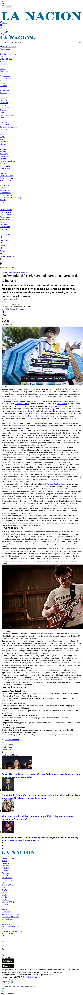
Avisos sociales (5, 193)
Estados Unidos (6, 90)
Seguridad (4, 100)
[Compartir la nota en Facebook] (3, 320)
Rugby (2, 137)
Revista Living (5, 217)
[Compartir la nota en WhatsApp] (5, 314)
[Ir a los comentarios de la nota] (5, 311)
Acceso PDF (4, 185)
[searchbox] (40, 42)
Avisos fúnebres (6, 190)
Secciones (6, 26)
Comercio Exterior (7, 78)
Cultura (3, 105)
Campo (2, 73)
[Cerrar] (34, 38)
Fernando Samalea (22, 404)
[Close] (3, 843)
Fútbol (2, 134)
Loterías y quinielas (7, 161)
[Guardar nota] (3, 311)
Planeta (31, 464)
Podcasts (3, 163)
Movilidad (3, 81)
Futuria (2, 69)
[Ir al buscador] (4, 10)
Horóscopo (4, 156)
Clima (2, 56)
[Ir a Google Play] (8, 963)
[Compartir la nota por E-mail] (7, 320)
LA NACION (6, 272)
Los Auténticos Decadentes (45, 413)
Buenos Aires (5, 98)
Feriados (3, 159)
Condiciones (27, 977)
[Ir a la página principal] (41, 20)
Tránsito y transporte (8, 54)
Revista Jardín (5, 222)
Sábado (3, 200)
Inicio (4, 23)
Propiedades (5, 76)
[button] (41, 152)
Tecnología (4, 154)
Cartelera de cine (6, 176)
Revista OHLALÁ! (6, 210)
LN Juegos (4, 149)
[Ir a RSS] (3, 955)
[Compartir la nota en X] (5, 320)
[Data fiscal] (3, 991)
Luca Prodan (7, 413)
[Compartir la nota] (3, 314)
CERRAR (2, 1)
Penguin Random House (56, 484)
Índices (2, 83)
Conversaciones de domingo (11, 197)
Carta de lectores (6, 195)
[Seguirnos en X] (3, 943)
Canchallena (4, 142)
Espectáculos (16, 272)
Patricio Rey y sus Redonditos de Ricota (37, 416)
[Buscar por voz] (80, 43)
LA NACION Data (6, 59)
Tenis (2, 139)
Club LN (5, 32)
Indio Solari (8, 744)
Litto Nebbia (8, 747)
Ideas (2, 202)
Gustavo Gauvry (51, 406)
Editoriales (4, 122)
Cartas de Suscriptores (8, 127)
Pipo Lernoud (62, 404)
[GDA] (7, 984)
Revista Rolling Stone (8, 219)
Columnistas (5, 125)
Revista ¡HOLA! (5, 212)
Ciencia (2, 112)
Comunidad (4, 107)
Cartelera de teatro (7, 178)
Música (25, 272)
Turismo (3, 151)
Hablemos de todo (7, 115)
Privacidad (36, 977)
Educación (4, 103)
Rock (3, 742)
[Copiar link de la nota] (3, 317)
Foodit (4, 29)
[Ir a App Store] (8, 967)
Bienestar (3, 110)
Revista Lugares (6, 214)
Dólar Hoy (4, 71)
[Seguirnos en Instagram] (3, 949)
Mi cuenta (6, 35)
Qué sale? (3, 173)
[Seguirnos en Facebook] (3, 937)
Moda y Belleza (5, 166)
